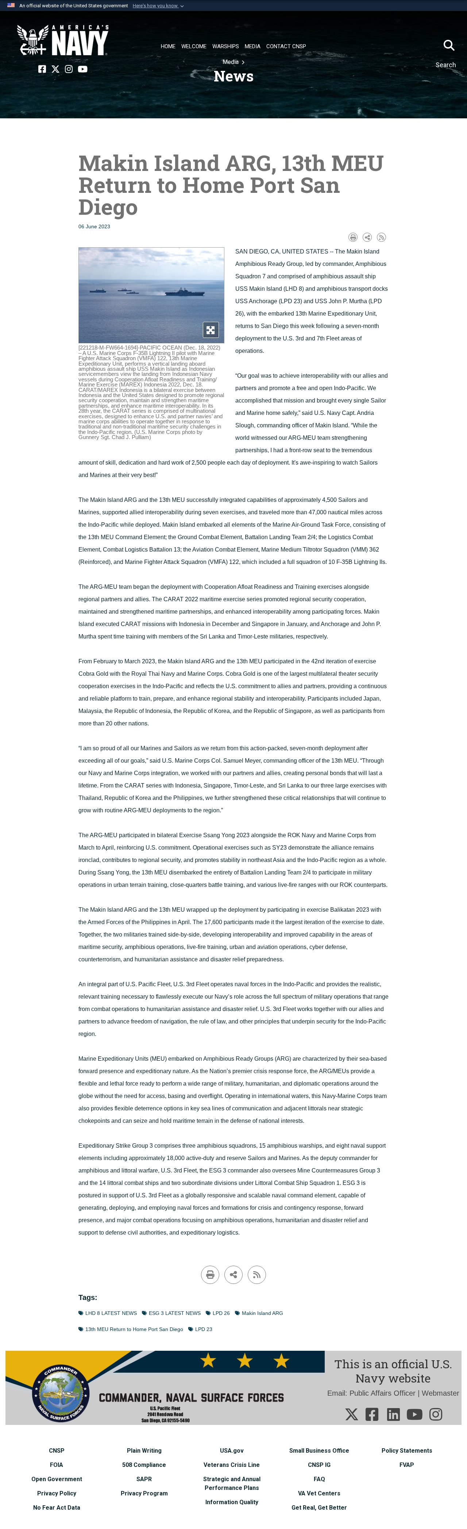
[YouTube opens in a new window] (83, 69)
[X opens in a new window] (55, 69)
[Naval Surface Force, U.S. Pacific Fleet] (62, 40)
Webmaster (440, 1393)
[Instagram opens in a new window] (69, 69)
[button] (159, 5)
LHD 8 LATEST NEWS (111, 1313)
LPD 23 (203, 1329)
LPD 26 (221, 1313)
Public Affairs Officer (383, 1393)
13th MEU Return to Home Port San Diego (134, 1329)
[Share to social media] (367, 237)
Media (231, 61)
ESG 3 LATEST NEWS (175, 1313)
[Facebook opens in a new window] (42, 69)
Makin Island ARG (262, 1313)
